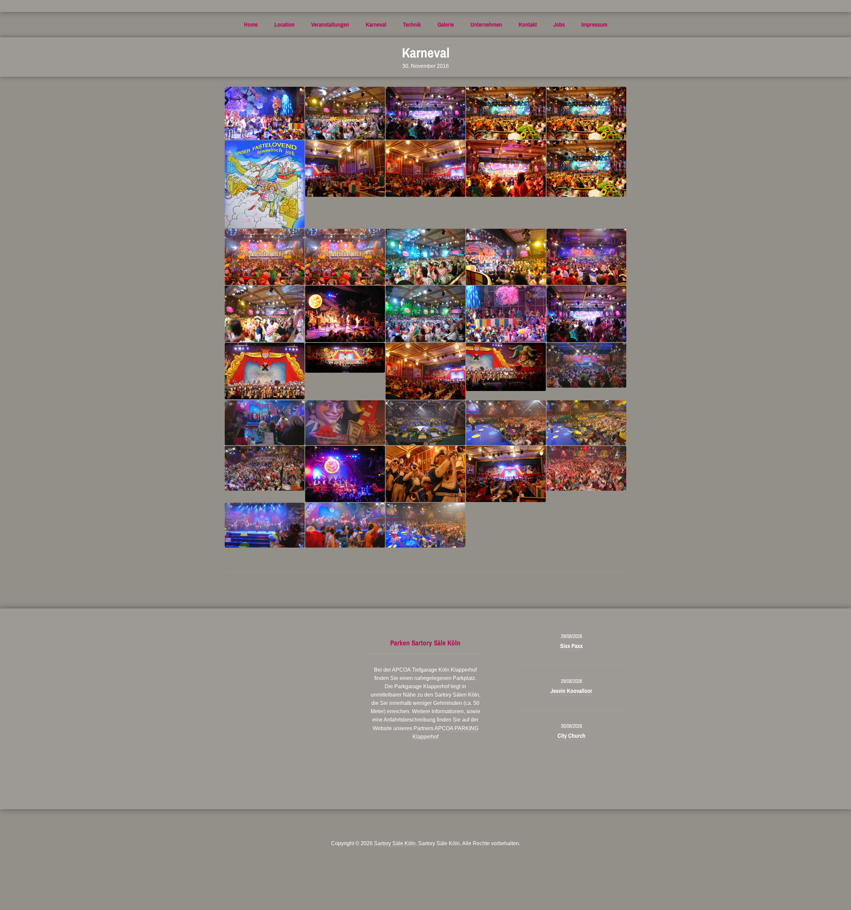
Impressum (594, 24)
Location (284, 24)
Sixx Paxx (571, 646)
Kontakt (528, 24)
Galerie (445, 24)
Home (251, 24)
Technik (412, 24)
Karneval (376, 24)
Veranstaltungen (330, 24)
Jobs (559, 24)
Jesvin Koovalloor (571, 691)
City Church (571, 735)
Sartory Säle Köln (395, 843)
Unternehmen (486, 24)
